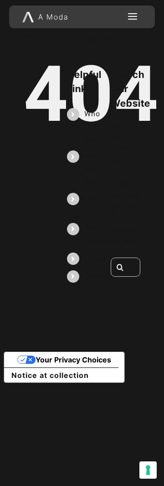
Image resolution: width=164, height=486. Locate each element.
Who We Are (92, 126)
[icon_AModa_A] (28, 15)
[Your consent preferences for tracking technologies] (148, 470)
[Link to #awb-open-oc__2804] (132, 16)
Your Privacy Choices (73, 359)
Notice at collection (50, 375)
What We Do (93, 168)
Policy (95, 258)
